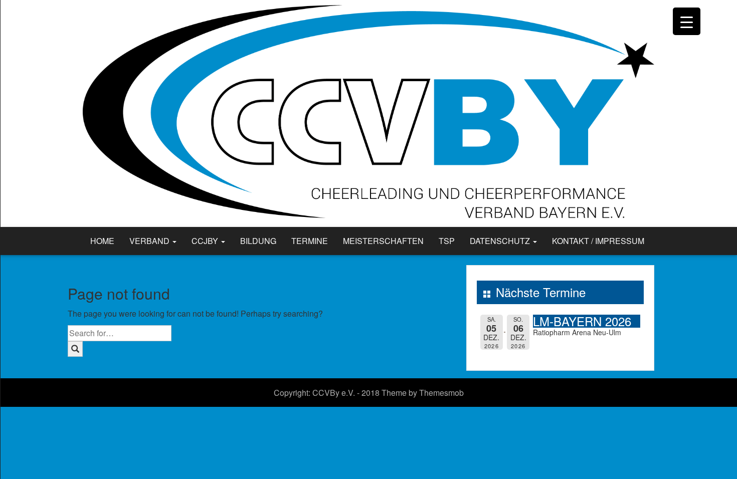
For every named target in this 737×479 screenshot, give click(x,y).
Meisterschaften (383, 241)
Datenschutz (501, 241)
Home (102, 241)
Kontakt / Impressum (598, 241)
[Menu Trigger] (686, 21)
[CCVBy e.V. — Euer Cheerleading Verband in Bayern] (368, 112)
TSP (447, 241)
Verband (150, 241)
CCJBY (206, 241)
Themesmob (441, 392)
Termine (309, 241)
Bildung (258, 241)
